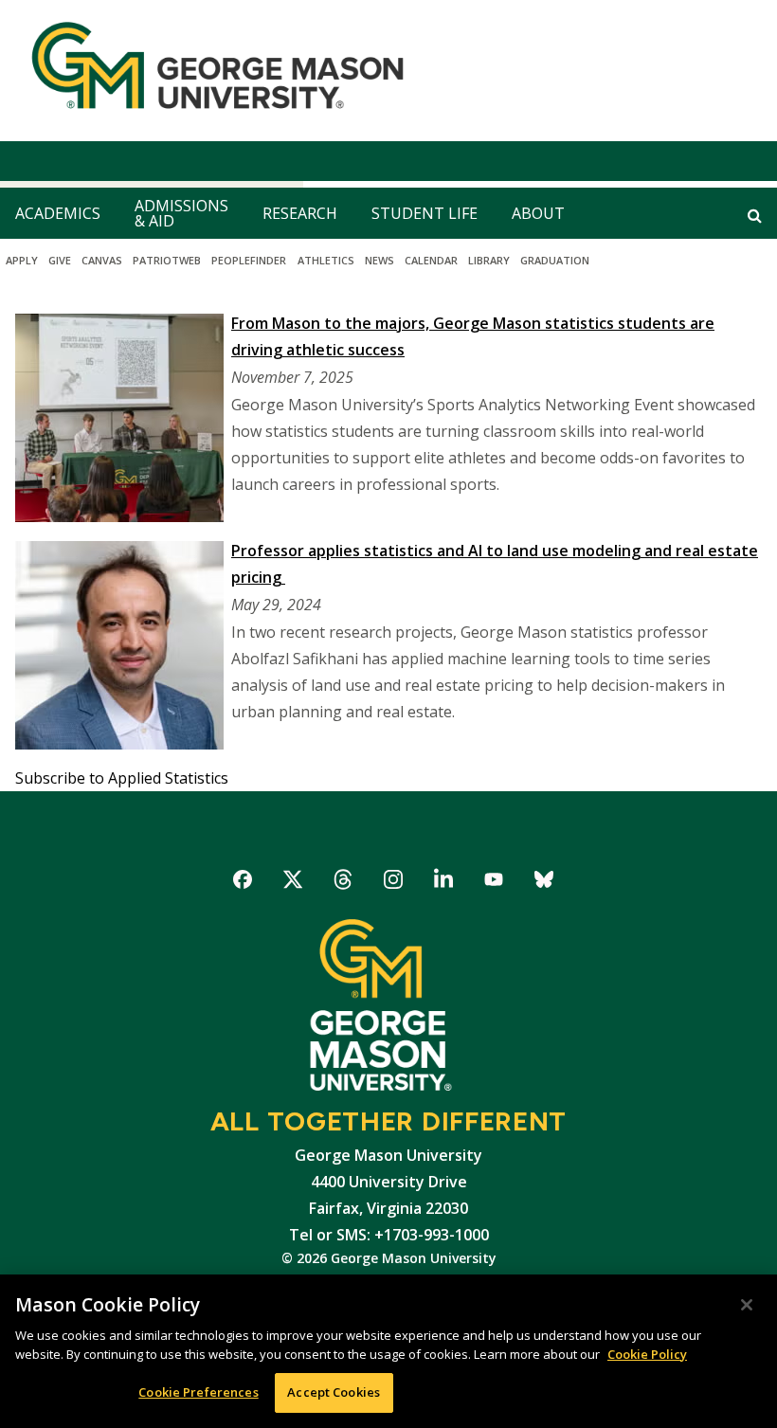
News (379, 260)
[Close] (747, 1305)
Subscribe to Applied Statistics (121, 778)
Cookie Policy (647, 1354)
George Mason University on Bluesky (544, 882)
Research (299, 213)
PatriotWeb (167, 260)
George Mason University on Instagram (393, 882)
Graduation (554, 260)
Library (489, 260)
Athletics (326, 260)
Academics (57, 213)
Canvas (101, 260)
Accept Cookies (333, 1392)
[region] (388, 1351)
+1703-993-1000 (431, 1234)
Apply (22, 260)
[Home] (210, 70)
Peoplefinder (248, 260)
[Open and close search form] (754, 215)
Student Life (424, 213)
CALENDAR (431, 260)
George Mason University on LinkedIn (444, 882)
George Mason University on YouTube (494, 882)
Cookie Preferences (198, 1392)
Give (59, 260)
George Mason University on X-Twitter (293, 882)
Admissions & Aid (181, 213)
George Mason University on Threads (343, 882)
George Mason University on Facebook (243, 882)
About (538, 213)
